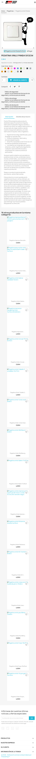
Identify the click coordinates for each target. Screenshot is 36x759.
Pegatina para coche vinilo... (18, 271)
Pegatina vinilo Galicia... (18, 301)
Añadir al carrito (18, 80)
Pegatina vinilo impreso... (18, 514)
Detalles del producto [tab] (23, 117)
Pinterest (19, 86)
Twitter (7, 728)
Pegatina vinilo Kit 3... (18, 575)
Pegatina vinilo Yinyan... (18, 696)
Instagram (17, 728)
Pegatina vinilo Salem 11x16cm (18, 484)
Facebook (2, 728)
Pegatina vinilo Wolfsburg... (18, 453)
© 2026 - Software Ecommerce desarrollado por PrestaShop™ (16, 756)
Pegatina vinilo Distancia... (18, 544)
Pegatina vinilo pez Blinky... (18, 636)
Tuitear (14, 86)
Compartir (10, 86)
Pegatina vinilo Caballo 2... (18, 392)
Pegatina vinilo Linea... (18, 605)
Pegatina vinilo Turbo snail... (18, 423)
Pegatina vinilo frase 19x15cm (18, 666)
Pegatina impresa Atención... (18, 240)
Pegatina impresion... (18, 331)
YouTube (12, 728)
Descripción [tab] (9, 117)
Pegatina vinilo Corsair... (18, 362)
